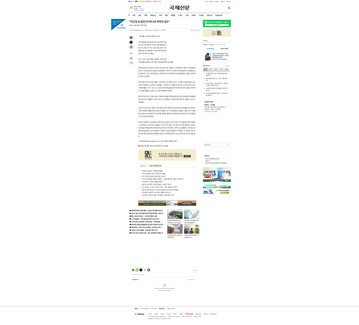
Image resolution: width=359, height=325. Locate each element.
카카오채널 (144, 1)
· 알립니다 (207, 161)
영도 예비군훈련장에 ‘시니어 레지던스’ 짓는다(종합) (174, 221)
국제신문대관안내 (171, 308)
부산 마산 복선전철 (220, 44)
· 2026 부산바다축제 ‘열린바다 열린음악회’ (215, 163)
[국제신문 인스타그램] (160, 146)
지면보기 (217, 1)
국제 (160, 15)
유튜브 (151, 1)
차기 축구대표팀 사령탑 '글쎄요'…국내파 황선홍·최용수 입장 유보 (162, 179)
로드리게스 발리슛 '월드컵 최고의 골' (153, 176)
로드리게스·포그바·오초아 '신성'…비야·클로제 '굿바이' (159, 187)
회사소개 (150, 314)
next (230, 174)
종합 (205, 69)
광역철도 (205, 44)
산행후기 (212, 109)
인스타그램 (158, 1)
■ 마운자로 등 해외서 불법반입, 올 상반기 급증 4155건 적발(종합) (148, 224)
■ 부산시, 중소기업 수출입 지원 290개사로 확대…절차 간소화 (147, 213)
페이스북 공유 (131, 38)
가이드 (207, 111)
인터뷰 (194, 15)
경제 (145, 15)
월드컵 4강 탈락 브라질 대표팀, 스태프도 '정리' (156, 184)
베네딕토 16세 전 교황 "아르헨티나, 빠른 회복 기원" (158, 195)
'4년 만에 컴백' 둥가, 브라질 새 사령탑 (154, 173)
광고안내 (162, 314)
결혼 (215, 107)
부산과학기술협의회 (144, 308)
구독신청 (228, 1)
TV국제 (201, 15)
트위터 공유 (131, 42)
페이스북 (132, 1)
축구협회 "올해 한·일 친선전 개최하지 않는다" (156, 192)
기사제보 (181, 314)
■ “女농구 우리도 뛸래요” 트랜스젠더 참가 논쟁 (143, 230)
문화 (166, 15)
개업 (212, 107)
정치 (139, 15)
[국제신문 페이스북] (146, 146)
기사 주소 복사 (131, 58)
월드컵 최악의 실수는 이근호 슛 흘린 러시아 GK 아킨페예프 (160, 190)
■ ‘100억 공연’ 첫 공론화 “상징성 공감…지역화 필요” (145, 222)
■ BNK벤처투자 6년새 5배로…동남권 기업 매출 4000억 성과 (147, 210)
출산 (218, 107)
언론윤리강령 (198, 314)
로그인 (206, 1)
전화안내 (156, 314)
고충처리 (205, 314)
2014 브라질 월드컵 (155, 165)
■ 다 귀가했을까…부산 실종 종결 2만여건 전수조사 (144, 219)
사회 (133, 15)
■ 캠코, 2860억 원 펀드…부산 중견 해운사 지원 (143, 216)
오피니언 (209, 15)
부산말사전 (218, 15)
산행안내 (206, 109)
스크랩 (131, 63)
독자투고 (175, 314)
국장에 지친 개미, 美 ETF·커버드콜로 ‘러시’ (191, 236)
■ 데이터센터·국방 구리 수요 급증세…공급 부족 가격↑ (145, 227)
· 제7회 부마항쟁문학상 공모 (211, 159)
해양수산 (153, 15)
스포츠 (180, 15)
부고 (224, 107)
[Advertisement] (181, 46)
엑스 (138, 1)
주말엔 (173, 15)
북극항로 (211, 44)
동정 (221, 107)
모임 (209, 107)
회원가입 (211, 1)
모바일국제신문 (213, 314)
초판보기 (223, 1)
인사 (205, 107)
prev (204, 174)
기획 (187, 15)
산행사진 (218, 109)
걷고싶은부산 (154, 308)
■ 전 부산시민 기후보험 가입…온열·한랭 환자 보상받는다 (146, 233)
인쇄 (131, 54)
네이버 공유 (131, 47)
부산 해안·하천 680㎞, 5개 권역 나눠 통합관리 (191, 221)
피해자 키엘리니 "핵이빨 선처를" (152, 171)
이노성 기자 (131, 30)
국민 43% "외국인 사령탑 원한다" (152, 181)
